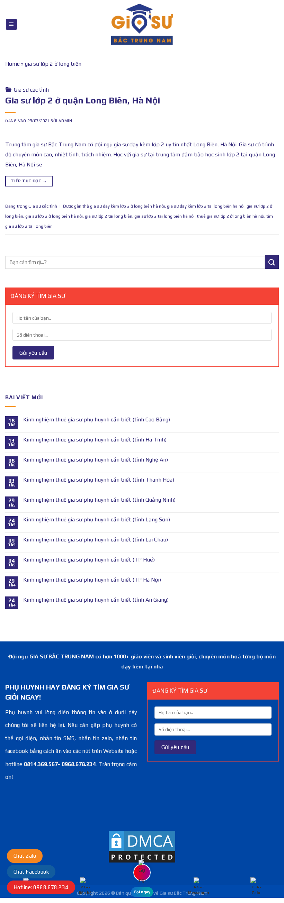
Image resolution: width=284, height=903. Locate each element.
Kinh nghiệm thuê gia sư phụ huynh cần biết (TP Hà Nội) (92, 579)
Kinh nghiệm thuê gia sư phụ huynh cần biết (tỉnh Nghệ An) (95, 459)
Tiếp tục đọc (29, 181)
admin (65, 121)
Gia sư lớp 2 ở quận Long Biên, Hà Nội (82, 100)
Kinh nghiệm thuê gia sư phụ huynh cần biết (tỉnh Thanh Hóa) (98, 479)
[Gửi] (272, 262)
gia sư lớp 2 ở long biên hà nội (54, 216)
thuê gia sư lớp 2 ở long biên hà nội (230, 216)
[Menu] (11, 24)
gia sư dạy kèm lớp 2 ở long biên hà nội (127, 206)
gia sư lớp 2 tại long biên (108, 216)
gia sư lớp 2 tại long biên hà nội (164, 216)
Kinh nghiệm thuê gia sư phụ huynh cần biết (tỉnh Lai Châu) (95, 539)
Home (12, 64)
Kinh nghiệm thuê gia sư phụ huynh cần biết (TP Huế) (89, 559)
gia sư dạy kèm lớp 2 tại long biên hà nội (206, 206)
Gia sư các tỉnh (31, 89)
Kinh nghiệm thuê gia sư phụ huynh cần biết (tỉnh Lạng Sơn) (96, 519)
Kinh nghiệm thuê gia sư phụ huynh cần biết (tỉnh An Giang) (96, 599)
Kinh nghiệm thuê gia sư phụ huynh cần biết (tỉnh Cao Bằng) (96, 419)
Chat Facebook (31, 872)
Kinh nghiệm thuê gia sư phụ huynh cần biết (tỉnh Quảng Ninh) (99, 499)
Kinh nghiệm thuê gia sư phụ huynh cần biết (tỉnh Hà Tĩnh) (95, 439)
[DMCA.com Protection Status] (142, 846)
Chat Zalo (25, 856)
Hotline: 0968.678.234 (41, 887)
